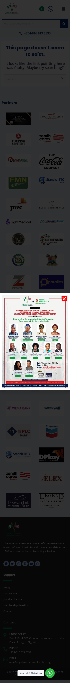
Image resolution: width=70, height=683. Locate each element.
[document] (35, 341)
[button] (64, 298)
